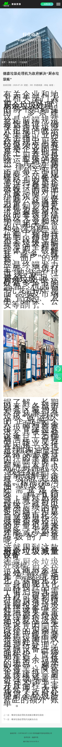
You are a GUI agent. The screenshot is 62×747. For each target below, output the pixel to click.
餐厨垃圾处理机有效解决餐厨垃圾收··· (28, 715)
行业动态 (23, 62)
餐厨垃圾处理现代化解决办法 (24, 719)
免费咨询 (47, 4)
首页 (4, 62)
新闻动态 (13, 62)
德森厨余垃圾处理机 (31, 563)
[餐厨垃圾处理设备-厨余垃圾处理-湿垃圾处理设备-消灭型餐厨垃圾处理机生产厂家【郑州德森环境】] (11, 4)
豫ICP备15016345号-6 (31, 741)
